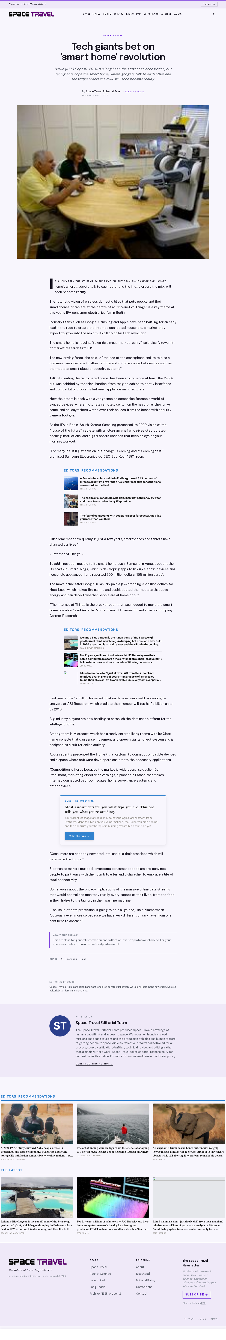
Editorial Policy (145, 1280)
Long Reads (151, 14)
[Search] (214, 14)
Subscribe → (196, 1294)
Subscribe (209, 4)
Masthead (143, 1273)
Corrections (144, 1287)
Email (83, 959)
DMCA (214, 1319)
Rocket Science (113, 14)
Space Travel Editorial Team (103, 91)
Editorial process (134, 91)
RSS (203, 1303)
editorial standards (60, 990)
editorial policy (165, 1056)
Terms (202, 1319)
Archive (166, 14)
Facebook (71, 959)
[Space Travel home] (31, 14)
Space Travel (91, 14)
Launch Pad (133, 14)
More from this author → (94, 1064)
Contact (142, 1293)
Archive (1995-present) (105, 1293)
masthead (81, 990)
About (178, 14)
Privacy (189, 1319)
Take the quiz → (79, 836)
